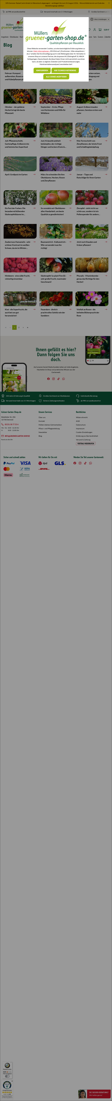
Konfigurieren (42, 70)
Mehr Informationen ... (41, 51)
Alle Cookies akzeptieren (56, 76)
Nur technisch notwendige (65, 70)
